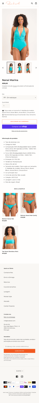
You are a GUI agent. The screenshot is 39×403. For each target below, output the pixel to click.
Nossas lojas (8, 296)
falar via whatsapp (9, 317)
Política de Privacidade (25, 392)
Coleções (34, 392)
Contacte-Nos (8, 272)
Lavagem (7, 292)
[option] (11, 67)
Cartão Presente (9, 306)
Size (3, 94)
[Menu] (3, 3)
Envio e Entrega (9, 277)
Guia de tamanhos (10, 287)
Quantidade (5, 102)
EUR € (18, 371)
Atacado (6, 301)
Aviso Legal (5, 392)
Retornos (7, 282)
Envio (15, 86)
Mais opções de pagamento (19, 131)
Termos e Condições (14, 392)
